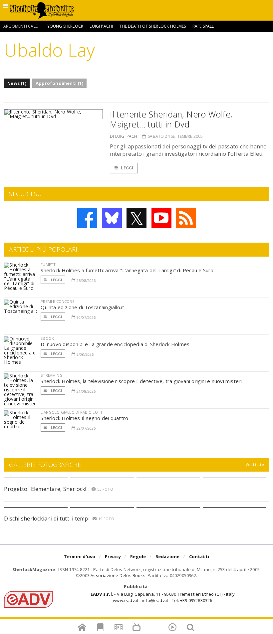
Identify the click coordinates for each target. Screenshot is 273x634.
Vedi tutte (255, 464)
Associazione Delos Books (118, 575)
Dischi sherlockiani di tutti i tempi (47, 518)
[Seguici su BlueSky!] (112, 218)
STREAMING (52, 375)
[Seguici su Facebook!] (87, 218)
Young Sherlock (65, 26)
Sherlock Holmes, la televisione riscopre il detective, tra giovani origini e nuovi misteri (141, 381)
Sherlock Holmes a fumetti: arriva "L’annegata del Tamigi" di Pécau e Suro (127, 270)
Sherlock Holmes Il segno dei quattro (84, 418)
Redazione (167, 556)
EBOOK (47, 338)
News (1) (16, 83)
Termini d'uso (80, 556)
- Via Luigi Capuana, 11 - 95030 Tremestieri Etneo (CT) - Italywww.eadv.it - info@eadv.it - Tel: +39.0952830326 (163, 597)
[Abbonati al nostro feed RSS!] (186, 218)
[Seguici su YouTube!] (161, 218)
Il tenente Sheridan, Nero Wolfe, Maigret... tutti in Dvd (171, 119)
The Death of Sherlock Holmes (153, 26)
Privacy (113, 556)
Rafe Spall (203, 26)
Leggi (127, 168)
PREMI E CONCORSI (58, 301)
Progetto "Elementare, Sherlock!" (46, 489)
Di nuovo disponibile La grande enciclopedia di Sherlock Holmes (115, 344)
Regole (138, 556)
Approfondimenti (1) (59, 83)
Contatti (199, 556)
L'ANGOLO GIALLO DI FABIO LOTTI (72, 412)
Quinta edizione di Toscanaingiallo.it (82, 307)
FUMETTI (49, 264)
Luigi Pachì (101, 26)
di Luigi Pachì (124, 136)
